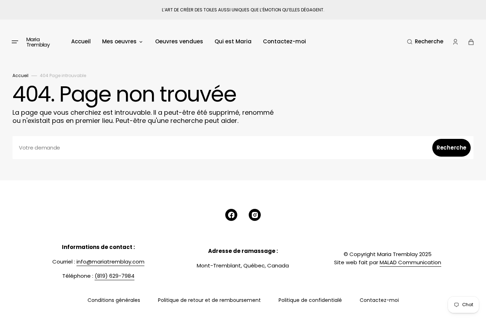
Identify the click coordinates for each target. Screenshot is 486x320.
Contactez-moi (379, 300)
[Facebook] (231, 215)
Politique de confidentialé (310, 300)
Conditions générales (114, 300)
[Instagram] (255, 215)
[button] (425, 42)
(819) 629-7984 (114, 276)
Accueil (20, 75)
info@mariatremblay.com (110, 261)
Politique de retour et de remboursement (209, 300)
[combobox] (243, 147)
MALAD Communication (410, 262)
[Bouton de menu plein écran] (15, 42)
